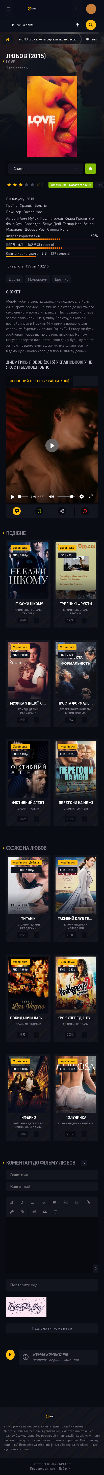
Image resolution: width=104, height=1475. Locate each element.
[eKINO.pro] (52, 1418)
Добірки (64, 1468)
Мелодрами (37, 279)
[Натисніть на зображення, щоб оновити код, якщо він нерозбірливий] (26, 1306)
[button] (12, 1202)
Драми (14, 279)
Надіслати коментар (52, 1328)
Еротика (61, 279)
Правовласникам (42, 1468)
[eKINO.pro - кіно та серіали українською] (33, 8)
